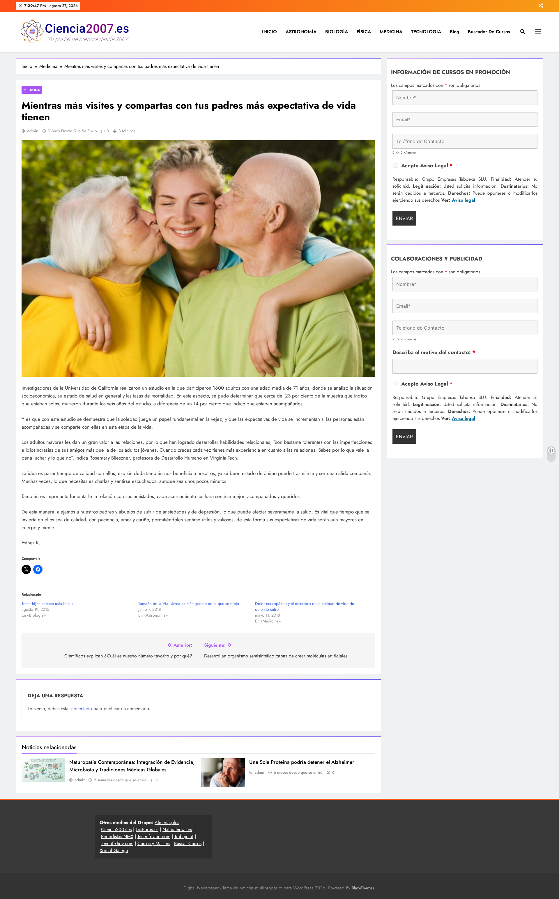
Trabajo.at (183, 836)
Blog (454, 31)
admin (32, 131)
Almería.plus (167, 822)
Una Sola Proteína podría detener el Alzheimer (301, 762)
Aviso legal (463, 200)
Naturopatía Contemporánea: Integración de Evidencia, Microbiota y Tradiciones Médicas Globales (132, 765)
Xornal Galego (114, 850)
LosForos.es (147, 829)
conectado (81, 708)
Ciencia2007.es (116, 829)
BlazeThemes (363, 888)
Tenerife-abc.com (153, 836)
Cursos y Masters (153, 843)
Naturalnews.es (177, 829)
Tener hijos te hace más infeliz (47, 603)
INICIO (269, 31)
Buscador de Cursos (489, 31)
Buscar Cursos (187, 843)
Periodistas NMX (117, 836)
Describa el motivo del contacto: (433, 352)
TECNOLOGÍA (426, 31)
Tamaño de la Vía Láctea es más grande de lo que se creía (188, 603)
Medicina (32, 89)
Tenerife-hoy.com (117, 843)
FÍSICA (364, 31)
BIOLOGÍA (336, 31)
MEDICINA (391, 31)
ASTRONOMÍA (301, 31)
